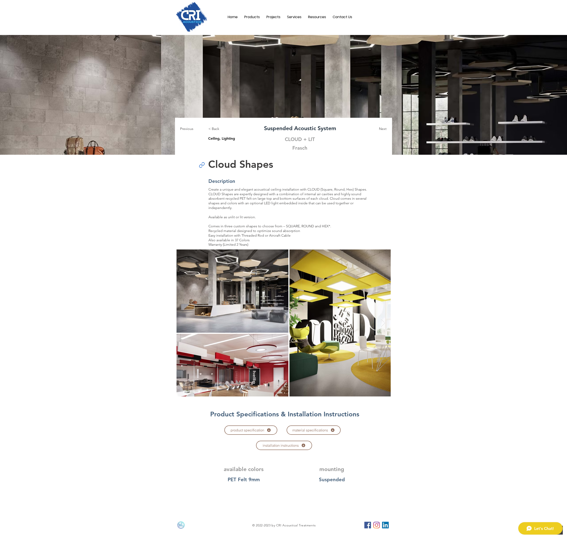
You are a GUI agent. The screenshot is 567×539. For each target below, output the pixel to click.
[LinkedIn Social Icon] (385, 525)
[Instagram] (376, 525)
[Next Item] (383, 323)
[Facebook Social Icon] (367, 525)
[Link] (201, 164)
